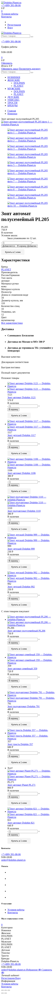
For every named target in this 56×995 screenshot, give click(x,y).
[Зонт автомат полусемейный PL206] (31, 621)
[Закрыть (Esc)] (2, 990)
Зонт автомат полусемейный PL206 (26, 630)
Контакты (6, 16)
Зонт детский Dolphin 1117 (21, 435)
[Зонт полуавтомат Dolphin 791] (31, 696)
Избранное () (34, 969)
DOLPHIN (19, 83)
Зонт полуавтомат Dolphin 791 (23, 706)
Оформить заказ (9, 68)
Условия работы (9, 14)
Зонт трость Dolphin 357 (20, 744)
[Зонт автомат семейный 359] (31, 658)
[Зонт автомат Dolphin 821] (31, 813)
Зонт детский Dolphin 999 (21, 548)
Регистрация (14, 24)
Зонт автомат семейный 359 (22, 668)
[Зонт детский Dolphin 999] (31, 539)
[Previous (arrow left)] (2, 993)
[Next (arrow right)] (5, 993)
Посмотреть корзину (30, 68)
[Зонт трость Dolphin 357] (31, 734)
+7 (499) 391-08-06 (11, 5)
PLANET (18, 85)
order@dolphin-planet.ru (13, 860)
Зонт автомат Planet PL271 (21, 785)
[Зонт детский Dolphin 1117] (31, 425)
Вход (10, 27)
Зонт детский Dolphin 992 (21, 586)
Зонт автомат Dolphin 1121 (21, 397)
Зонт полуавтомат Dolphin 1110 (24, 511)
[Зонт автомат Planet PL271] (31, 775)
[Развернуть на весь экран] (5, 990)
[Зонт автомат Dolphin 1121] (31, 387)
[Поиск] (32, 36)
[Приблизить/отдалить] (8, 990)
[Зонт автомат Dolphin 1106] (31, 463)
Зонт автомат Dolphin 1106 (21, 473)
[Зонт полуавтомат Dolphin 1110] (31, 501)
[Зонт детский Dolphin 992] (31, 576)
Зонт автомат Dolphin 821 (21, 822)
